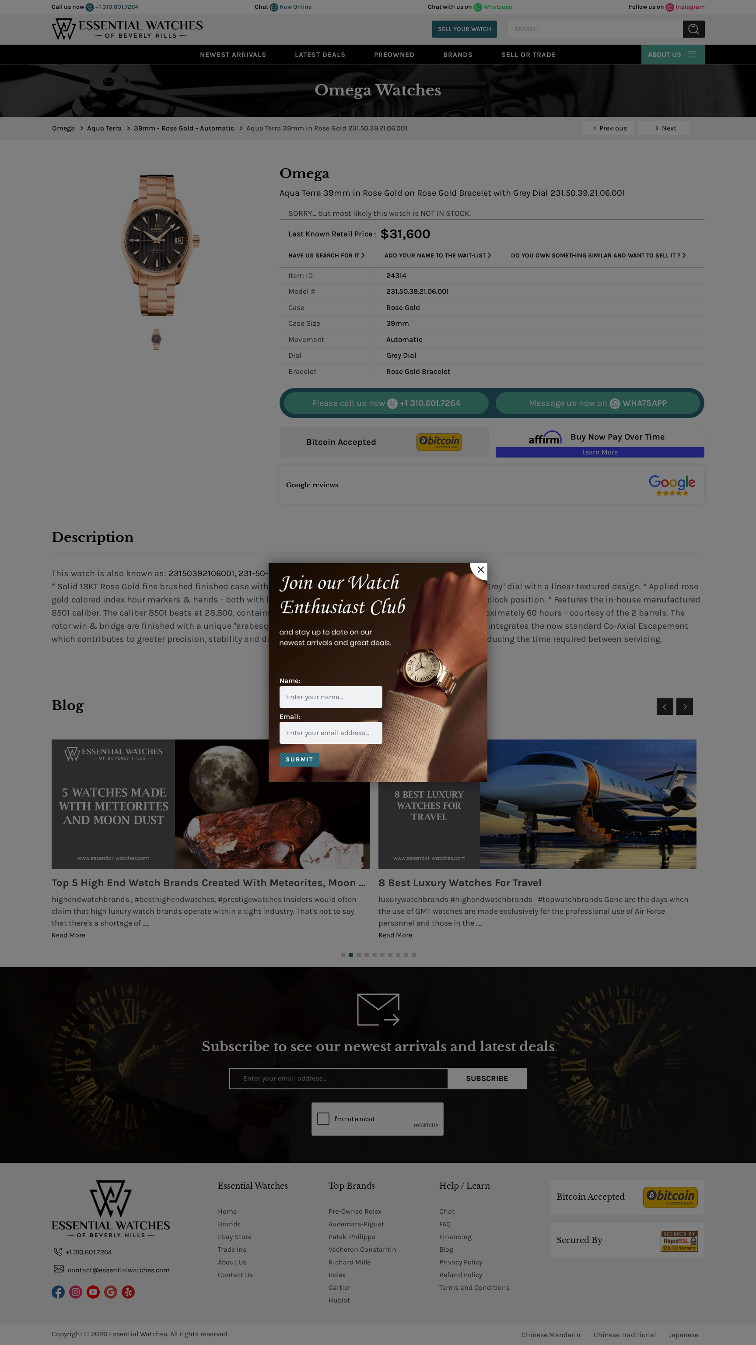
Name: (290, 680)
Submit (299, 759)
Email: (290, 716)
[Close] (478, 572)
